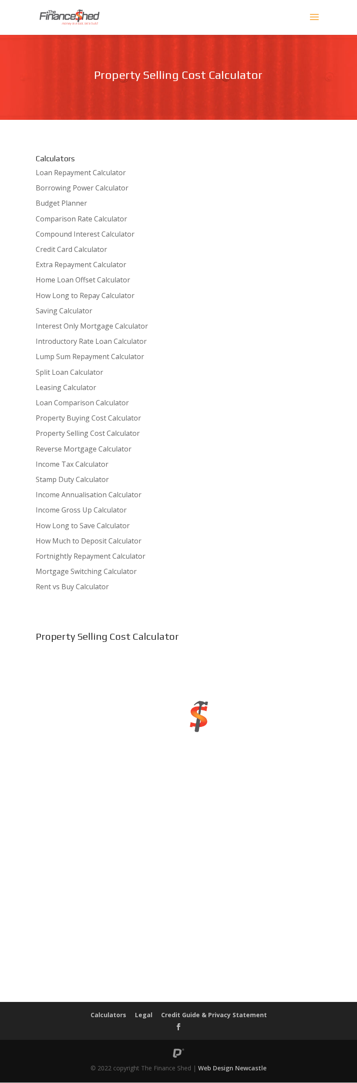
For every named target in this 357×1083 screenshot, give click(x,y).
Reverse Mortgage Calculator (83, 449)
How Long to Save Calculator (83, 525)
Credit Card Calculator (71, 249)
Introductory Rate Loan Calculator (91, 341)
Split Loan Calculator (69, 372)
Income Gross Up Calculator (81, 510)
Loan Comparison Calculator (82, 402)
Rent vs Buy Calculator (72, 586)
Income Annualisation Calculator (88, 494)
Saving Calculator (64, 311)
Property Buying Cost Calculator (88, 418)
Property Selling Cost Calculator (88, 433)
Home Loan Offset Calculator (83, 280)
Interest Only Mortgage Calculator (92, 326)
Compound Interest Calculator (85, 234)
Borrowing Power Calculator (82, 188)
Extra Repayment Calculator (81, 264)
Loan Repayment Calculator (81, 172)
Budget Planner (61, 203)
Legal (143, 1015)
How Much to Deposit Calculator (88, 541)
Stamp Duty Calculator (72, 479)
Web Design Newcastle (232, 1068)
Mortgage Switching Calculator (86, 571)
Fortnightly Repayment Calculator (90, 556)
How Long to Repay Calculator (85, 295)
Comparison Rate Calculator (81, 219)
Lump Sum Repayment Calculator (90, 356)
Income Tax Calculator (72, 464)
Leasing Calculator (66, 387)
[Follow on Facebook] (178, 1027)
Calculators (108, 1015)
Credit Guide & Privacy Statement (214, 1015)
